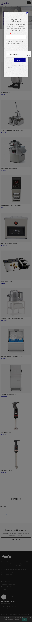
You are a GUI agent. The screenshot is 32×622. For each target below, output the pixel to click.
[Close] (27, 13)
